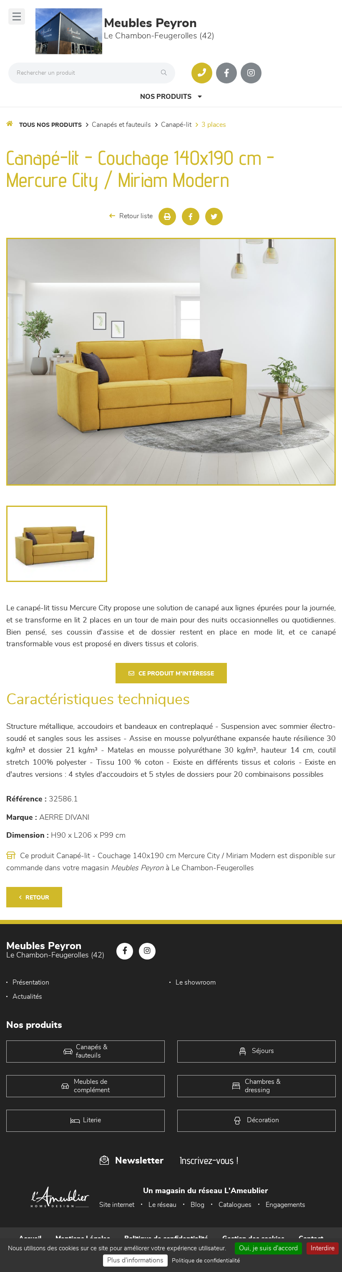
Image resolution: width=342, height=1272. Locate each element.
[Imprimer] (167, 216)
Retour (37, 898)
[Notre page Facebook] (226, 73)
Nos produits (165, 96)
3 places (213, 124)
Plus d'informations (135, 1260)
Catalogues (235, 1204)
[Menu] (16, 16)
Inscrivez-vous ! (209, 1160)
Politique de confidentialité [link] (206, 1261)
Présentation (31, 982)
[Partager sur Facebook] (190, 216)
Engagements (285, 1204)
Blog (197, 1204)
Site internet (116, 1204)
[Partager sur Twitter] (214, 216)
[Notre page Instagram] (251, 73)
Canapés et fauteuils (121, 124)
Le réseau (162, 1204)
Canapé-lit (176, 124)
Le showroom (196, 982)
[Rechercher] (166, 73)
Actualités (27, 996)
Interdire (322, 1248)
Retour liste (136, 216)
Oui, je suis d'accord (268, 1248)
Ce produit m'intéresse (176, 674)
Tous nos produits (50, 125)
